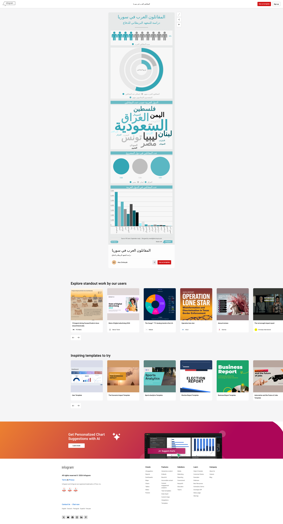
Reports (147, 474)
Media (179, 471)
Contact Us (66, 504)
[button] (141, 44)
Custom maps (165, 497)
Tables (147, 486)
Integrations (164, 500)
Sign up (276, 4)
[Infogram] (9, 4)
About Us (212, 471)
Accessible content (167, 480)
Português (76, 508)
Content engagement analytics (165, 485)
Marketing (180, 474)
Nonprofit (180, 483)
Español (82, 508)
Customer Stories (198, 474)
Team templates (166, 491)
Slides (147, 490)
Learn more (76, 446)
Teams (179, 490)
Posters (147, 493)
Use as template (264, 4)
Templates (164, 503)
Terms (64, 480)
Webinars (196, 480)
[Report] (179, 25)
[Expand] (179, 14)
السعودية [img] (141, 125)
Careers (211, 474)
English (64, 508)
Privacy (71, 480)
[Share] (179, 19)
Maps (147, 480)
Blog (210, 477)
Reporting (180, 477)
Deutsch (69, 508)
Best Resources (198, 483)
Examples (196, 477)
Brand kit (164, 477)
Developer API (197, 490)
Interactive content (166, 471)
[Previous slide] (73, 338)
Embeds (163, 474)
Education (180, 486)
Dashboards (149, 477)
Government (181, 480)
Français (88, 508)
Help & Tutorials (198, 471)
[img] (122, 36)
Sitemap (195, 496)
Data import (164, 494)
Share (115, 242)
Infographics (149, 471)
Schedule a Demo (198, 486)
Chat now (75, 504)
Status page (197, 493)
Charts (147, 483)
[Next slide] (78, 338)
